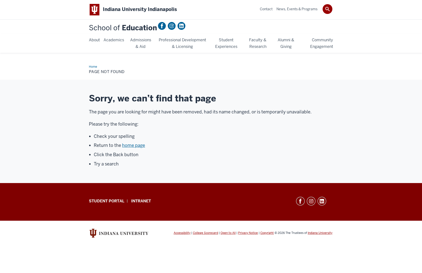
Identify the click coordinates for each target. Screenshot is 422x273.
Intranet (141, 201)
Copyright (267, 233)
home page (133, 145)
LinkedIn (181, 26)
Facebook (162, 26)
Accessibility (182, 233)
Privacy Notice (248, 233)
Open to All (228, 233)
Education (123, 28)
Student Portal (106, 201)
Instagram (172, 26)
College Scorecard (205, 233)
